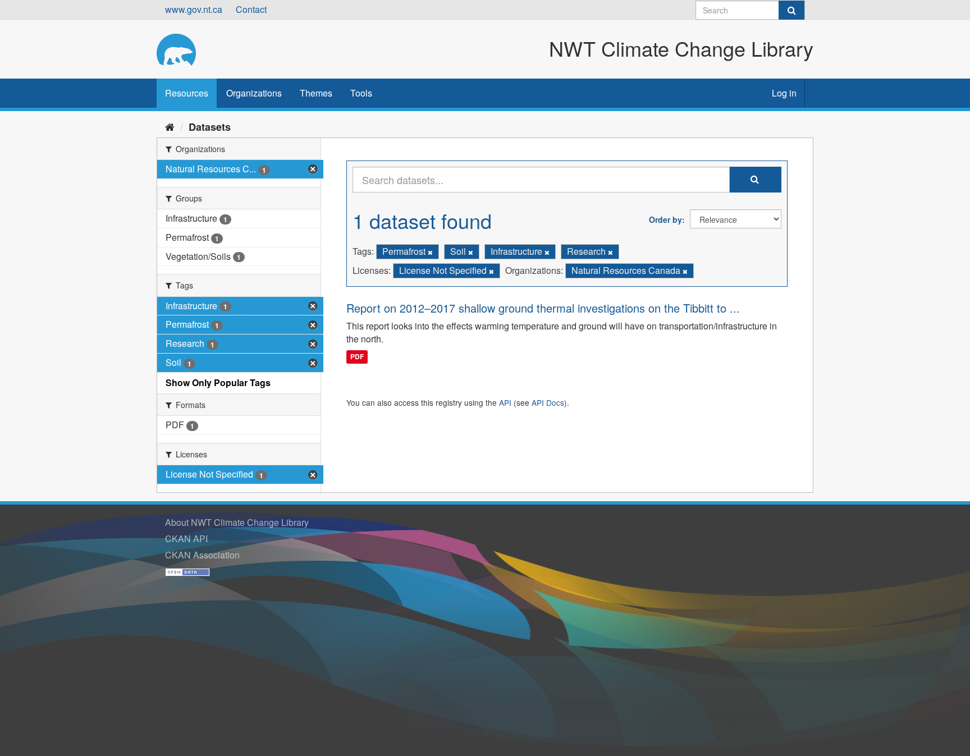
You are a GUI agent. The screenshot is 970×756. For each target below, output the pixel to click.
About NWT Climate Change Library (237, 522)
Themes (316, 92)
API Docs (548, 402)
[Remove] (430, 252)
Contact (251, 9)
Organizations (254, 92)
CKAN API (186, 538)
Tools (361, 92)
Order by (665, 219)
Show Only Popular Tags (218, 382)
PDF (357, 356)
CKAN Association (202, 554)
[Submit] (791, 10)
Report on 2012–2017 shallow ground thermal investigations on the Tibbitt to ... (543, 308)
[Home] (170, 126)
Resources (186, 92)
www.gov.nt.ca (193, 9)
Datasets (210, 127)
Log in (784, 92)
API (505, 402)
